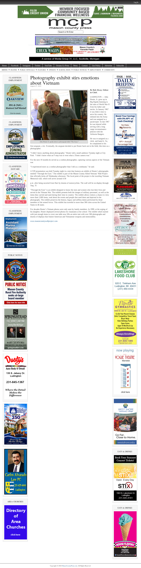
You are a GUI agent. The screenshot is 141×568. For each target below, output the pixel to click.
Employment (95, 70)
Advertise (108, 66)
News (75, 66)
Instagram (26, 66)
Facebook (14, 66)
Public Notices (80, 70)
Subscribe (120, 66)
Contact (85, 66)
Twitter (37, 66)
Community (109, 70)
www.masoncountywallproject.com (44, 221)
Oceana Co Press (62, 66)
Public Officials (27, 70)
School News (64, 70)
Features (42, 70)
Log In (136, 2)
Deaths (13, 70)
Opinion (52, 70)
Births (5, 70)
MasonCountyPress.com (69, 566)
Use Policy (96, 66)
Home (4, 66)
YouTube (48, 66)
